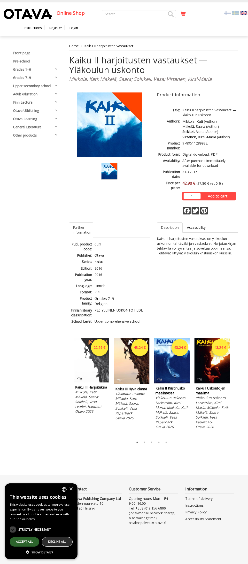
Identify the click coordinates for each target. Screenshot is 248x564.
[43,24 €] (131, 383)
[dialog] (41, 521)
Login (73, 27)
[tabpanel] (91, 376)
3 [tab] (151, 442)
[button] (171, 14)
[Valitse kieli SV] (236, 12)
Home (74, 46)
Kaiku (98, 261)
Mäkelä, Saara (193, 126)
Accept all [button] (24, 542)
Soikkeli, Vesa (193, 131)
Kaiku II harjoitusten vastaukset (108, 46)
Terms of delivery (199, 498)
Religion (101, 303)
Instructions (32, 27)
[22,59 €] (91, 381)
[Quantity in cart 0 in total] (183, 14)
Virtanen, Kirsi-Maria (199, 136)
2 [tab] (144, 442)
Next (235, 387)
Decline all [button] (57, 542)
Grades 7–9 (104, 298)
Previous (67, 387)
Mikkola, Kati (192, 121)
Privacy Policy (196, 512)
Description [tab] (170, 227)
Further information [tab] (82, 230)
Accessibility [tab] (196, 227)
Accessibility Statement (203, 519)
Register (55, 27)
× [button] (71, 489)
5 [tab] (166, 442)
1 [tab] (137, 442)
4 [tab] (158, 442)
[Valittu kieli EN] (244, 12)
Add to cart (217, 196)
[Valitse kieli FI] (227, 12)
